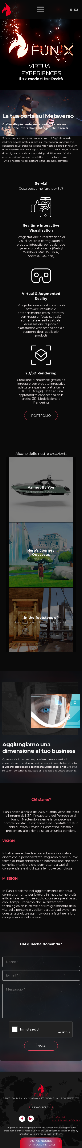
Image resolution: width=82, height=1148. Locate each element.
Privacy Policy (41, 1107)
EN (76, 9)
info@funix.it (59, 1117)
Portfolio (41, 416)
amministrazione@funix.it (66, 1120)
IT (71, 9)
